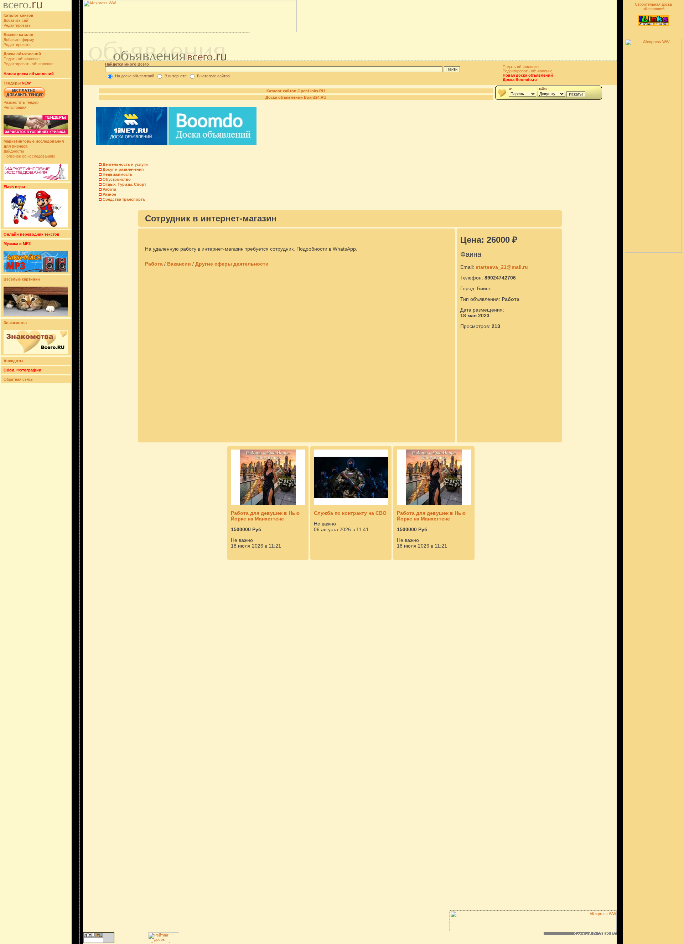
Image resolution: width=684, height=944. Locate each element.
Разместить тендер (21, 102)
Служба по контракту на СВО (350, 513)
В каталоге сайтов (213, 76)
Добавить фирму (19, 39)
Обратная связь (18, 379)
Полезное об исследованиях (29, 156)
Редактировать (17, 25)
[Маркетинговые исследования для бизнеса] (36, 178)
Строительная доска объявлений (653, 6)
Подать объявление (22, 59)
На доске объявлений (134, 76)
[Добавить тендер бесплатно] (24, 98)
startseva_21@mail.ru (502, 267)
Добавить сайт (17, 20)
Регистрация (15, 107)
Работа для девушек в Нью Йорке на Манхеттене (265, 516)
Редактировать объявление (28, 64)
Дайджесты (14, 151)
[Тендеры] (36, 133)
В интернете (176, 76)
